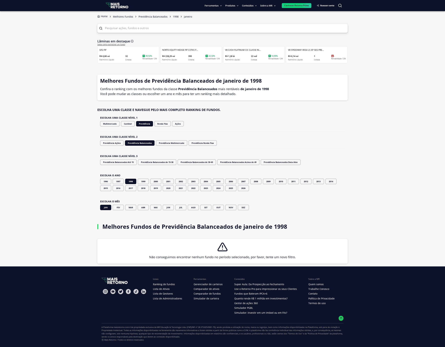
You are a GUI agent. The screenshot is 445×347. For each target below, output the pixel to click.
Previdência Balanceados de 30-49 (197, 162)
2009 (268, 181)
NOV (231, 207)
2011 (293, 181)
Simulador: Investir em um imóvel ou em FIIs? (260, 312)
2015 (106, 188)
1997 (118, 181)
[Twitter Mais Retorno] (120, 291)
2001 (168, 181)
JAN (106, 207)
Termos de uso (317, 303)
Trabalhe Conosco (318, 289)
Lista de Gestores (163, 293)
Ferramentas (212, 5)
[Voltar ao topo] (341, 318)
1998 (131, 181)
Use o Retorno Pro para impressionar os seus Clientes (265, 289)
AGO (193, 207)
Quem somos (316, 284)
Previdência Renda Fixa (203, 143)
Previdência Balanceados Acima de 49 (238, 162)
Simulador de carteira (206, 298)
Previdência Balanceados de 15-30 (157, 162)
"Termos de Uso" (295, 333)
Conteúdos (247, 5)
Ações (178, 123)
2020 (168, 188)
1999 (143, 181)
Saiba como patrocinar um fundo (111, 44)
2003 (193, 181)
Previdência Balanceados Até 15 (118, 162)
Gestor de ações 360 (246, 303)
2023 (206, 188)
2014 (331, 181)
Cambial (128, 123)
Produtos (230, 5)
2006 (231, 181)
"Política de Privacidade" (318, 333)
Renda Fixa (162, 123)
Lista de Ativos (161, 289)
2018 (143, 188)
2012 (306, 181)
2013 (318, 181)
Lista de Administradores (167, 298)
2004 (206, 181)
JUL (180, 207)
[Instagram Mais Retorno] (105, 291)
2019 (156, 188)
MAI (156, 207)
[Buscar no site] (340, 5)
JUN (168, 207)
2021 (181, 188)
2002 (181, 181)
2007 (243, 181)
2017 (131, 188)
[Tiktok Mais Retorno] (136, 291)
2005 (218, 181)
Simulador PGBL (243, 307)
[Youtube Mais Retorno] (113, 291)
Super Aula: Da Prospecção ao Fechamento (259, 284)
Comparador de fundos (207, 293)
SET (205, 207)
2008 (256, 181)
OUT (218, 207)
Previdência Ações (112, 143)
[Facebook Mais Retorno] (128, 291)
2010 (281, 181)
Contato (312, 293)
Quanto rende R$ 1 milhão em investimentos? (261, 298)
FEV (118, 207)
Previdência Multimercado (171, 143)
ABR (143, 207)
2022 (193, 188)
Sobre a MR (266, 5)
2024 (218, 188)
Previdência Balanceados (140, 143)
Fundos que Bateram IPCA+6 (250, 293)
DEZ (243, 207)
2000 (156, 181)
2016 (118, 188)
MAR (131, 207)
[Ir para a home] (117, 5)
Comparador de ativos (206, 289)
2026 (243, 188)
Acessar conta (327, 5)
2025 (231, 188)
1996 (106, 181)
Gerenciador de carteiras (208, 284)
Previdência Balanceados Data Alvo (281, 162)
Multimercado (110, 123)
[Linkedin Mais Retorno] (143, 291)
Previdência (144, 123)
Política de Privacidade (321, 298)
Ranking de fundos (164, 284)
